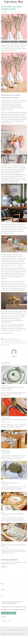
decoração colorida (6, 340)
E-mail (3, 589)
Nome (3, 583)
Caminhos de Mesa (6, 451)
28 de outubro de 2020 (15, 11)
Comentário (4, 566)
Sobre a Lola (17, 630)
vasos (4, 112)
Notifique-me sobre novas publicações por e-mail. (14, 609)
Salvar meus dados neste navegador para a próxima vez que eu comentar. (12, 602)
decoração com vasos (17, 340)
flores (3, 344)
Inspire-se (24, 630)
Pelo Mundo (11, 630)
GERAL (2, 481)
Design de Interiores (21, 342)
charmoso (6, 338)
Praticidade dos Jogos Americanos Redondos (12, 513)
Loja (2, 630)
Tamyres (5, 11)
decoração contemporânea (8, 342)
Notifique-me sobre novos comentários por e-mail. (14, 606)
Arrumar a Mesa (5, 385)
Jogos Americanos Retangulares (9, 482)
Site (2, 595)
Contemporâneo (14, 338)
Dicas (6, 630)
